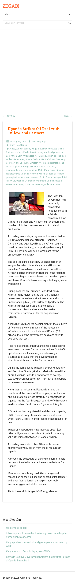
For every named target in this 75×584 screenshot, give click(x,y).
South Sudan (46, 177)
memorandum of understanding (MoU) (24, 170)
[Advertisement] (37, 69)
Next (68, 115)
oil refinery (59, 174)
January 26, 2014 (17, 141)
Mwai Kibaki (49, 170)
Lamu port (50, 166)
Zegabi (11, 6)
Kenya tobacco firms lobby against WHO (28, 551)
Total (64, 177)
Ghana (28, 159)
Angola (35, 149)
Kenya (42, 166)
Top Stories (21, 145)
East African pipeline (28, 156)
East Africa (11, 156)
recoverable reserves (28, 177)
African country (23, 149)
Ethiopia (42, 156)
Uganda (20, 181)
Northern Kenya (37, 174)
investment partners (48, 163)
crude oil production (53, 152)
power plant (11, 177)
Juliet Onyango (38, 141)
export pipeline (54, 156)
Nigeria (25, 174)
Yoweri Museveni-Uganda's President (43, 184)
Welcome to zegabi (16, 527)
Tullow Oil (10, 181)
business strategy (48, 149)
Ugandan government (35, 181)
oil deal (49, 174)
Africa (12, 145)
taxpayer (57, 177)
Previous (9, 115)
